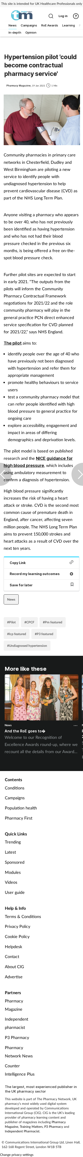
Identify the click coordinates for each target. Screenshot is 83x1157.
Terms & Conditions (23, 916)
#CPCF (29, 622)
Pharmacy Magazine (14, 1005)
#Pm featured (52, 622)
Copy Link (18, 563)
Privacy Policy (17, 926)
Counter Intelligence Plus (20, 1069)
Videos (11, 882)
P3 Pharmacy (17, 1037)
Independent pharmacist (16, 1023)
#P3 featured (44, 634)
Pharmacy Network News (19, 1051)
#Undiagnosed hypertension (27, 646)
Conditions (14, 787)
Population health (21, 807)
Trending (13, 841)
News (11, 599)
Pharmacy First (18, 817)
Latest (10, 852)
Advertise (14, 976)
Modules (13, 872)
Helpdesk (13, 946)
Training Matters (31, 1126)
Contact (12, 956)
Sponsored (14, 862)
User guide (15, 892)
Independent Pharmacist (22, 1131)
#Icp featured (16, 634)
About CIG (14, 966)
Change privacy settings (16, 1155)
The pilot (13, 343)
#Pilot (11, 622)
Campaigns (15, 797)
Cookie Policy (17, 936)
